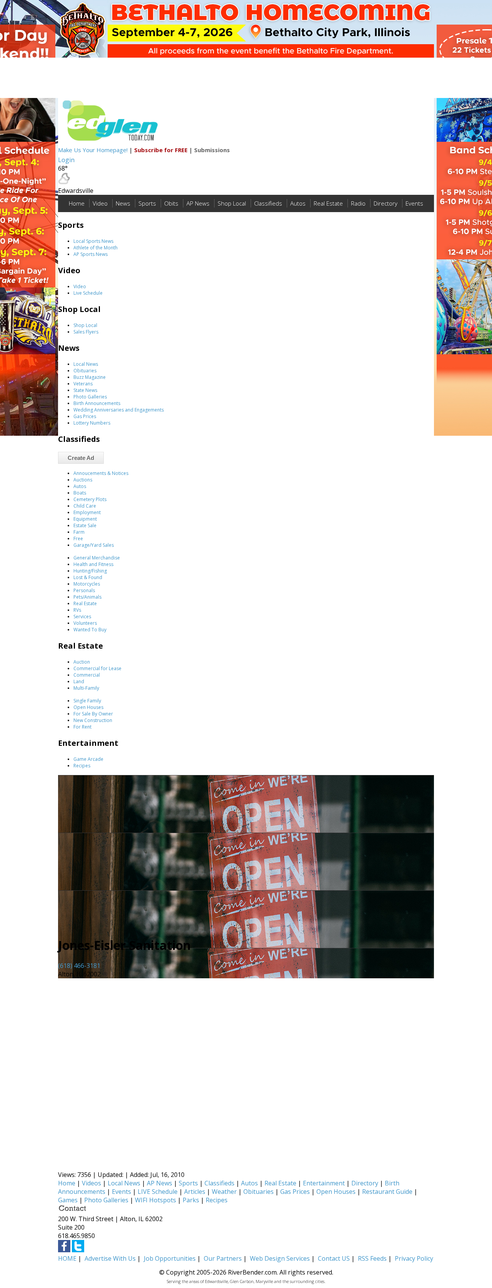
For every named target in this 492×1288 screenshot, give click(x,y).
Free (78, 538)
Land (78, 681)
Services (82, 616)
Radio (358, 203)
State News (85, 390)
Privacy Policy (414, 1258)
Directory (385, 203)
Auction (81, 662)
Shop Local (232, 203)
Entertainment (324, 1183)
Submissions (212, 150)
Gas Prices (84, 416)
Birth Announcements (96, 403)
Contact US (334, 1258)
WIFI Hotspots (155, 1200)
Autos (298, 203)
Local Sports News (93, 241)
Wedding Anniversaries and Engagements (118, 410)
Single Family (87, 700)
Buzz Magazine (89, 377)
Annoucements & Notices (100, 473)
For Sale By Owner (93, 713)
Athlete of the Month (95, 247)
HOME (67, 1258)
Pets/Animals (87, 597)
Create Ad (81, 458)
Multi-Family (86, 688)
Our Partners (223, 1258)
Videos (91, 1183)
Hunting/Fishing (90, 571)
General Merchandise (96, 557)
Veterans (83, 383)
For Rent (82, 727)
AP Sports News (90, 254)
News (123, 203)
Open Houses (88, 707)
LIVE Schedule (158, 1191)
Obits (171, 203)
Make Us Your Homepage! (93, 150)
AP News (197, 203)
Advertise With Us (110, 1258)
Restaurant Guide (387, 1191)
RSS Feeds (372, 1258)
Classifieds (268, 203)
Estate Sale (84, 525)
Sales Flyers (85, 332)
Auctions (82, 479)
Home (77, 203)
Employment (87, 512)
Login (66, 160)
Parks (191, 1200)
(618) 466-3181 (79, 965)
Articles (194, 1191)
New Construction (92, 720)
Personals (84, 590)
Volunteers (85, 623)
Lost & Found (87, 577)
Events (414, 203)
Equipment (85, 519)
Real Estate (328, 203)
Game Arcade (88, 759)
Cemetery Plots (89, 499)
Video (100, 203)
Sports (147, 203)
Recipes (81, 765)
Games (68, 1200)
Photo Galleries (90, 396)
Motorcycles (86, 584)
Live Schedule (88, 293)
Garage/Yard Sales (93, 545)
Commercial (86, 675)
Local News (85, 364)
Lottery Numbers (91, 423)
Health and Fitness (93, 564)
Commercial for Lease (97, 668)
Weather (224, 1191)
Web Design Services (280, 1258)
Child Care (84, 506)
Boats (79, 493)
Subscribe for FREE (161, 150)
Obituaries (84, 370)
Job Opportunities (170, 1258)
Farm (79, 532)
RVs (77, 610)
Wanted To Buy (89, 629)
